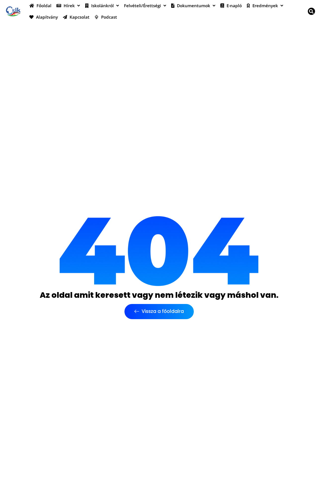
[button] (311, 11)
